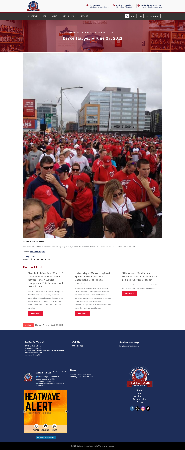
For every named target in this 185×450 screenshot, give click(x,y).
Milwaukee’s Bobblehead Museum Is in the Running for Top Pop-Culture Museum (139, 276)
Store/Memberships (37, 16)
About (54, 16)
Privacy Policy (139, 399)
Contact (83, 16)
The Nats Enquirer (37, 252)
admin (41, 242)
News (139, 393)
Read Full (35, 313)
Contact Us (139, 396)
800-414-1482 (95, 5)
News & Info (68, 16)
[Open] (45, 411)
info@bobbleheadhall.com (99, 7)
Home (76, 32)
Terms (140, 402)
